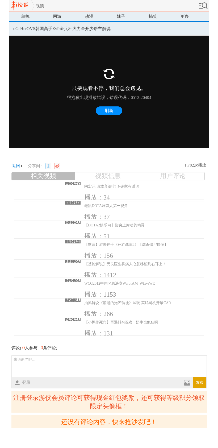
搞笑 (153, 16)
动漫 (89, 16)
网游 (57, 16)
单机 (25, 16)
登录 (26, 382)
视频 (40, 6)
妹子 (121, 16)
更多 (185, 16)
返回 (16, 166)
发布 (199, 382)
